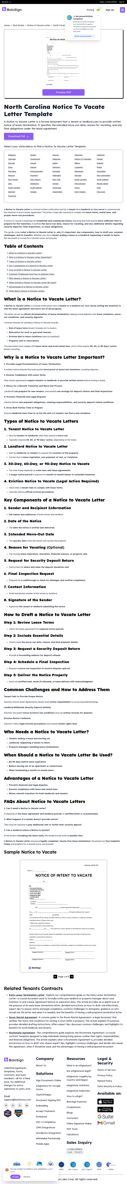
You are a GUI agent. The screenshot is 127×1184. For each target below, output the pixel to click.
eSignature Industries (78, 1090)
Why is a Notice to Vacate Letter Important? (30, 257)
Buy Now (5, 2)
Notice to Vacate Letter (38, 25)
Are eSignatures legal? (79, 1071)
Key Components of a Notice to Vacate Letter (31, 265)
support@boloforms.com (17, 1099)
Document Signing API (48, 1100)
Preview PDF (63, 92)
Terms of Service (106, 1070)
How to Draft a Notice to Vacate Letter (28, 270)
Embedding (42, 1105)
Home (7, 25)
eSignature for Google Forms (48, 1087)
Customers (72, 1118)
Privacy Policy (104, 1075)
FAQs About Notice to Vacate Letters (27, 291)
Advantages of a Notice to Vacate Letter (29, 287)
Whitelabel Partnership (48, 1138)
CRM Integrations (45, 1127)
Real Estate (18, 25)
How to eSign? (75, 1096)
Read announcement (83, 36)
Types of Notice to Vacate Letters (25, 261)
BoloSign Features (77, 1101)
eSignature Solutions (78, 1085)
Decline (27, 1177)
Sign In (121, 2)
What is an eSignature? (79, 1065)
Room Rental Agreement (23, 1017)
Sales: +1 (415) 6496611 (108, 2)
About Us (41, 1065)
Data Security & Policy (109, 1086)
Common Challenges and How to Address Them (31, 274)
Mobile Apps (42, 1143)
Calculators (73, 1134)
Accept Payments (45, 1111)
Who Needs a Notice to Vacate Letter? (28, 278)
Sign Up (110, 9)
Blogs (70, 1112)
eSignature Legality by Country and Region (79, 1078)
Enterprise (41, 1116)
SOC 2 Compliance (46, 1122)
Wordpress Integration (48, 1133)
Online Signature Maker (79, 1123)
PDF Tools (72, 1129)
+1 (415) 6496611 (74, 1149)
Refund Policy (104, 1080)
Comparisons (74, 1107)
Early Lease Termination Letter (27, 995)
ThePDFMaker (43, 1094)
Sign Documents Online (48, 1080)
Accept (15, 1177)
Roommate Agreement (22, 1032)
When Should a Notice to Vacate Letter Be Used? (32, 282)
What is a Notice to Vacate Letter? (25, 253)
